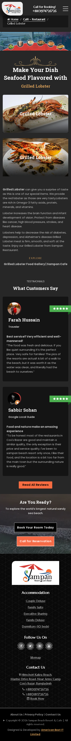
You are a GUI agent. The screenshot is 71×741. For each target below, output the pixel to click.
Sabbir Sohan (22, 410)
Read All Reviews (35, 485)
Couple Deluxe (35, 601)
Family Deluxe (35, 620)
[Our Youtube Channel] (49, 646)
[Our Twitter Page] (30, 646)
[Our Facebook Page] (21, 646)
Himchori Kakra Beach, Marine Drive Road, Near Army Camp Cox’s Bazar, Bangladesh (36, 679)
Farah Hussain (24, 320)
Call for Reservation (35, 541)
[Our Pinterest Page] (39, 646)
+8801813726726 (37, 694)
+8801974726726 (44, 11)
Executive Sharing (35, 613)
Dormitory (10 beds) (35, 626)
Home (14, 19)
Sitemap (35, 657)
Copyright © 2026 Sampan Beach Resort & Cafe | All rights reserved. (37, 722)
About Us (16, 714)
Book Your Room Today (35, 527)
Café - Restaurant (34, 19)
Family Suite (35, 607)
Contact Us (53, 714)
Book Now (37, 698)
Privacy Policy (34, 714)
